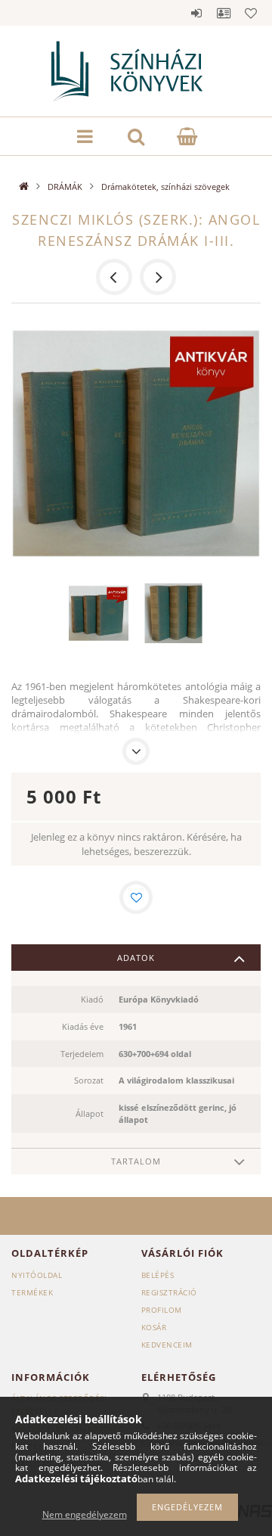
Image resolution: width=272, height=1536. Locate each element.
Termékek (32, 1292)
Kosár (154, 1327)
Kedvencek (251, 13)
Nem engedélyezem (84, 1514)
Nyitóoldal (36, 1275)
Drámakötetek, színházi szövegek (165, 186)
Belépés (196, 13)
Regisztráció (169, 1292)
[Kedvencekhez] (136, 897)
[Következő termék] (158, 277)
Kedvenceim (167, 1344)
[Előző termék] (114, 277)
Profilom (161, 1309)
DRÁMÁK (65, 186)
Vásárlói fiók (223, 13)
